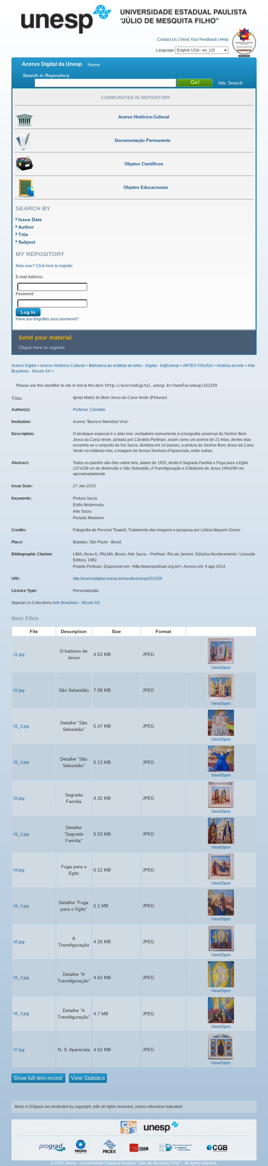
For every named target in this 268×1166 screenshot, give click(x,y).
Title (23, 234)
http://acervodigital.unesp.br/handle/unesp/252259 (117, 578)
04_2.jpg (21, 906)
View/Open (221, 667)
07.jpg (19, 1050)
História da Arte (230, 365)
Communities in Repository (135, 97)
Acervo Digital (23, 365)
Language (165, 50)
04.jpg (19, 870)
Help (224, 39)
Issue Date (30, 219)
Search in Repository (46, 75)
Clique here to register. (42, 347)
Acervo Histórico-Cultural (62, 365)
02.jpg (19, 690)
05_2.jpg (21, 978)
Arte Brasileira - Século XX (76, 602)
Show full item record (38, 1078)
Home (94, 64)
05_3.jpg (21, 1013)
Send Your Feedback (198, 39)
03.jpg (19, 798)
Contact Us (167, 39)
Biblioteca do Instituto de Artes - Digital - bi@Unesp (134, 365)
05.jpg (19, 942)
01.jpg (19, 654)
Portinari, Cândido (89, 409)
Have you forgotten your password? (47, 319)
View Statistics (88, 1078)
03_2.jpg (21, 834)
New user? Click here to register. (44, 266)
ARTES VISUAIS (197, 365)
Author (26, 227)
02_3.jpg (21, 762)
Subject (26, 242)
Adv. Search (230, 82)
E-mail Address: (29, 277)
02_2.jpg (21, 726)
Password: (25, 294)
